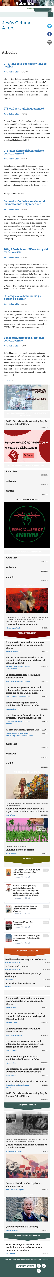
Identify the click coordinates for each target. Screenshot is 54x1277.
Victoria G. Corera (11, 667)
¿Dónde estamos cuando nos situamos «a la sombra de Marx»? (26, 1146)
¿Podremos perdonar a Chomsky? (22, 1226)
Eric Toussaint (9, 979)
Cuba (18, 709)
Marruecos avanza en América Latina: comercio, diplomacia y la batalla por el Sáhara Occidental (25, 660)
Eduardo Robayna (11, 696)
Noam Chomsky (27, 1195)
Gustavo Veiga (10, 815)
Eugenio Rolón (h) (11, 733)
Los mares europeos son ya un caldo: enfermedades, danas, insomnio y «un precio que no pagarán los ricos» (25, 690)
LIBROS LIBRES (27, 858)
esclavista (11, 481)
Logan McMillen (11, 709)
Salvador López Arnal (13, 628)
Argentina (16, 736)
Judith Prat (11, 471)
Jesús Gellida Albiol (11, 72)
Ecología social (23, 696)
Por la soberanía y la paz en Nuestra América (27, 465)
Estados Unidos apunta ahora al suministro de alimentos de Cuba (22, 704)
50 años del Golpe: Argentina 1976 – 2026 (26, 729)
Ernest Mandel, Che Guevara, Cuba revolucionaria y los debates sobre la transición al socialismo (24, 1247)
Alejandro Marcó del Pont (13, 962)
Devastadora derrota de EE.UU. (20, 983)
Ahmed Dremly (11, 721)
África (20, 667)
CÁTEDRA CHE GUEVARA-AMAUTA (27, 1235)
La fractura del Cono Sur (17, 966)
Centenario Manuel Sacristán (27, 586)
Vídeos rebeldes (26, 736)
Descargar (45, 870)
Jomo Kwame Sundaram (14, 681)
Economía (26, 681)
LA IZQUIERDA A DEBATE (27, 1105)
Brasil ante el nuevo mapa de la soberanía (25, 959)
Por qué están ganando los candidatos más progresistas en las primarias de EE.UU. (25, 645)
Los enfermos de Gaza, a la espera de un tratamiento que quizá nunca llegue (25, 716)
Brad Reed (8, 986)
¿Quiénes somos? (25, 1266)
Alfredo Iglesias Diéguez (14, 1151)
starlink (10, 490)
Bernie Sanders (11, 651)
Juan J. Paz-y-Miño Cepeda (15, 1190)
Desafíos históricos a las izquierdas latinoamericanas (24, 1184)
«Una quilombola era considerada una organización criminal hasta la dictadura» (27, 810)
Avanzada (30, 8)
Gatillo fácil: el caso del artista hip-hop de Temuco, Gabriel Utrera (26, 422)
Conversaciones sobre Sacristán (22, 624)
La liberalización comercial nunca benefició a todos (23, 676)
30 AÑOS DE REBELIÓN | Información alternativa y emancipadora (27, 414)
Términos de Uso (11, 1262)
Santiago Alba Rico (12, 1230)
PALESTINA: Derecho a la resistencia (27, 552)
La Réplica (27, 992)
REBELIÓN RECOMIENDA (27, 633)
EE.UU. (19, 651)
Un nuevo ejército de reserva (20, 849)
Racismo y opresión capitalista (27, 772)
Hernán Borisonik (11, 853)
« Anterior (6, 380)
